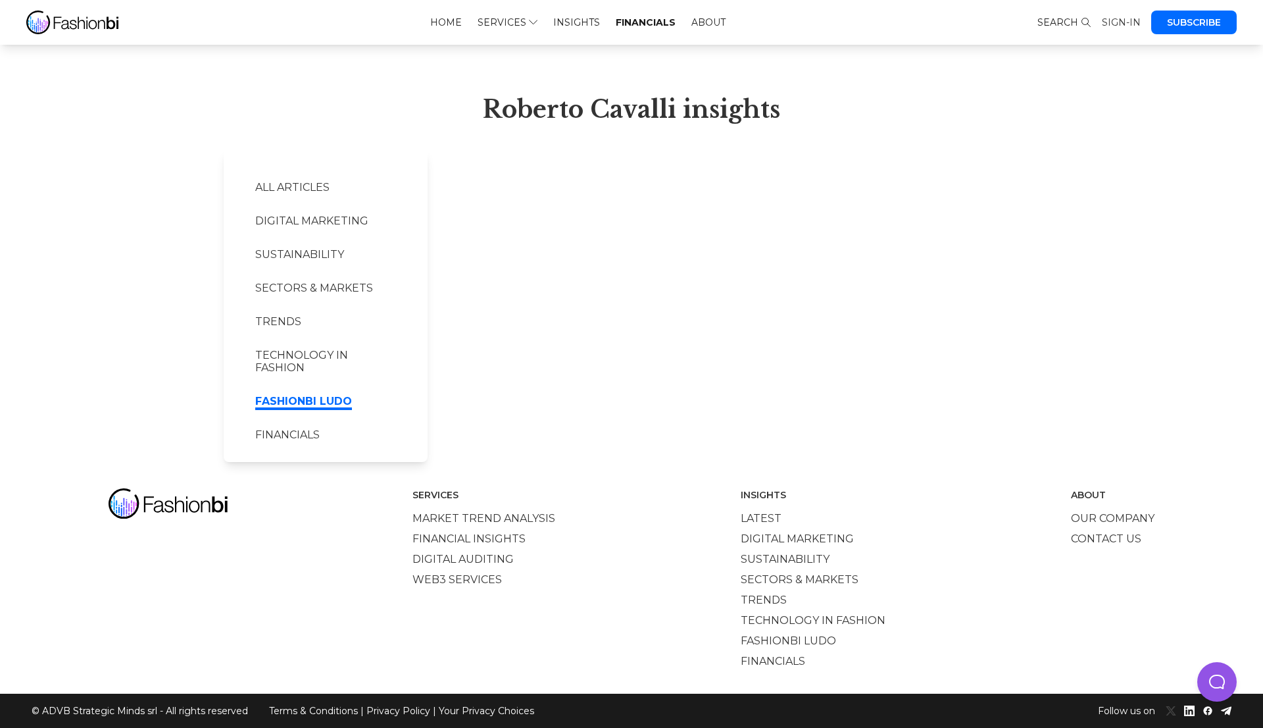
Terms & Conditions (313, 711)
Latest (761, 518)
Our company (1112, 518)
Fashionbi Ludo (303, 401)
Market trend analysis (483, 518)
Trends (278, 321)
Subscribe (1194, 22)
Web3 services (457, 579)
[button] (1217, 682)
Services (502, 22)
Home (446, 22)
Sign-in (1121, 22)
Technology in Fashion (301, 361)
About (708, 22)
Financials (646, 22)
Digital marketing (311, 221)
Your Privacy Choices (486, 711)
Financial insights (469, 539)
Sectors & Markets (314, 288)
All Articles (292, 187)
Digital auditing (463, 559)
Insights (576, 22)
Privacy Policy (398, 711)
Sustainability (299, 254)
